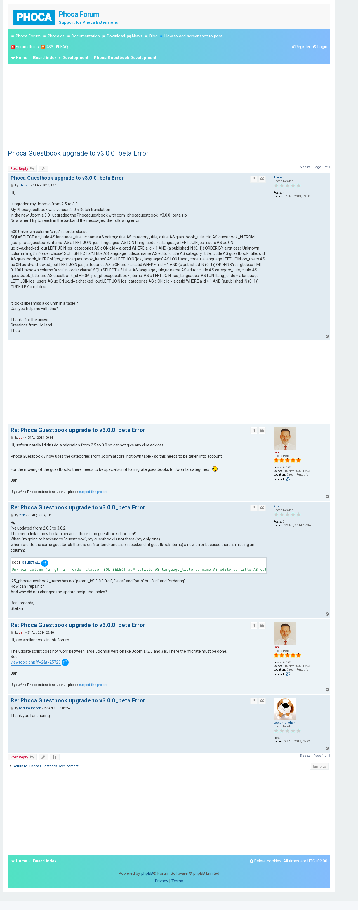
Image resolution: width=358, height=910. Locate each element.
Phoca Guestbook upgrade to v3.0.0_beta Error (78, 153)
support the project (93, 492)
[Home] (35, 16)
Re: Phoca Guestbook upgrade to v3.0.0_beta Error (78, 430)
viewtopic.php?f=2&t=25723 (36, 662)
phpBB (147, 873)
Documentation (86, 36)
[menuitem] (61, 46)
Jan (276, 452)
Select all (31, 563)
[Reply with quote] (262, 179)
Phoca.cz (56, 36)
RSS (49, 46)
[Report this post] (254, 179)
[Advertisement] (169, 105)
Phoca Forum (28, 36)
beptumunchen (285, 723)
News (137, 36)
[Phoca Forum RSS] (43, 46)
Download (116, 36)
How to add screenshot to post (193, 36)
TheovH (279, 177)
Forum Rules (27, 46)
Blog (153, 36)
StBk (276, 506)
